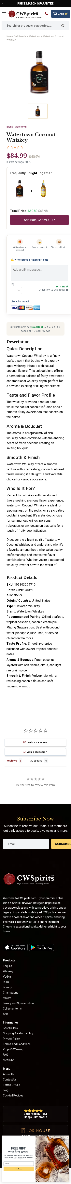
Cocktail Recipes (13, 1095)
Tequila (7, 966)
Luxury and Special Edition (19, 1003)
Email (26, 301)
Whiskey (8, 971)
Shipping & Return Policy (18, 1033)
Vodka (7, 976)
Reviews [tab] (12, 760)
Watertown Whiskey (20, 464)
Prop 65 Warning (13, 1049)
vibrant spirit (33, 540)
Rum (6, 982)
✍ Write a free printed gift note (29, 259)
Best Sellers (10, 1028)
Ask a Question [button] (37, 752)
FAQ (5, 1054)
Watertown (34, 36)
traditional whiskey (25, 381)
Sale (5, 1013)
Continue (18, 1169)
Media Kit (8, 1060)
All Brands (20, 36)
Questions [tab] (36, 760)
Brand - (17, 126)
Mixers (7, 997)
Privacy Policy (11, 1038)
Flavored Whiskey (27, 606)
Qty (12, 284)
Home (10, 36)
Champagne (10, 992)
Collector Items (12, 1008)
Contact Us (10, 1079)
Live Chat (16, 301)
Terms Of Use (11, 1084)
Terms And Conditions (17, 1044)
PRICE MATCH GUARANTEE (35, 3)
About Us (8, 1074)
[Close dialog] (66, 1137)
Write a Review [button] (37, 742)
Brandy (7, 987)
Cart (63, 13)
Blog (5, 1090)
